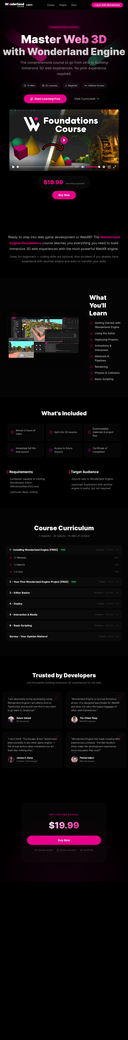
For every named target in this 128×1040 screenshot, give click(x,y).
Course (50, 5)
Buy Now (64, 195)
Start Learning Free (47, 98)
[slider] (45, 166)
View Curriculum (84, 98)
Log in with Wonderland (107, 5)
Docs (74, 5)
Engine (62, 5)
